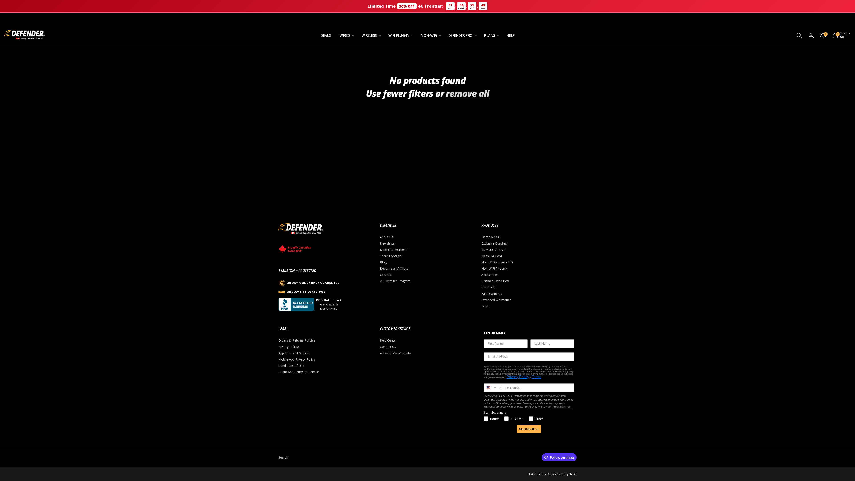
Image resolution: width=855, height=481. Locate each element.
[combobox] (490, 388)
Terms (537, 377)
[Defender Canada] (300, 234)
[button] (346, 35)
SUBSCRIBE (529, 429)
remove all (467, 93)
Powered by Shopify (566, 474)
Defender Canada (547, 474)
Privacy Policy (518, 377)
